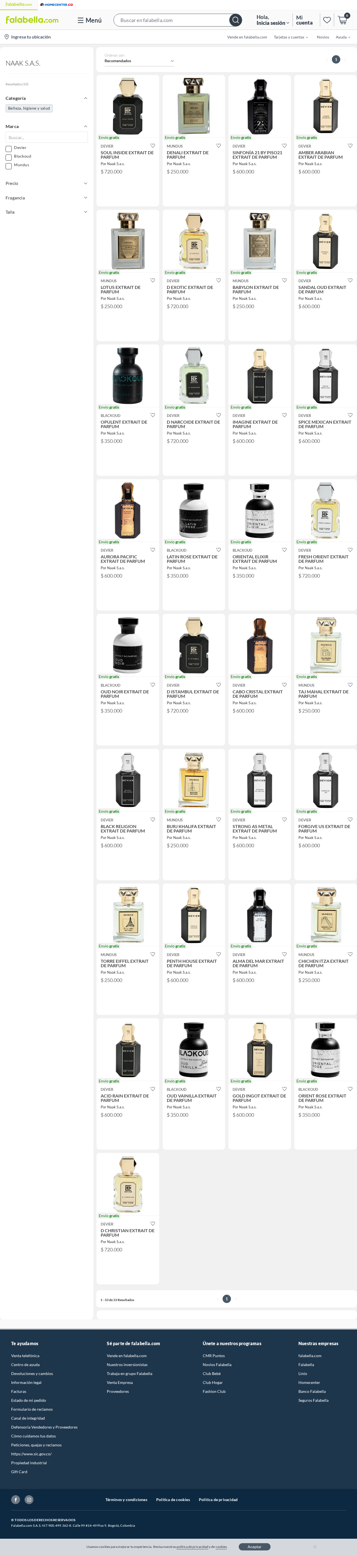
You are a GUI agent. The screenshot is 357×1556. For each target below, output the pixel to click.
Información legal (26, 1382)
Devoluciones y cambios (32, 1373)
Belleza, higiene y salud (29, 108)
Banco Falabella (312, 1391)
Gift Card (19, 1471)
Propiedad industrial (29, 1462)
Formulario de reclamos (32, 1409)
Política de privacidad (218, 1499)
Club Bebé (212, 1373)
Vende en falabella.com (127, 1355)
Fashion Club (214, 1391)
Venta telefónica (25, 1355)
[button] (178, 20)
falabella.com (310, 1355)
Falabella (306, 1364)
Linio (302, 1373)
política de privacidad (192, 1547)
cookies (221, 1547)
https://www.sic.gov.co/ (31, 1453)
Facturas (18, 1391)
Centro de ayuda (25, 1364)
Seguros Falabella (313, 1400)
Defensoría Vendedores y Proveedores (44, 1427)
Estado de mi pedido (28, 1400)
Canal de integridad (28, 1418)
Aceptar (255, 1546)
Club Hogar (213, 1382)
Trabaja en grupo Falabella (129, 1373)
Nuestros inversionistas (127, 1364)
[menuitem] (287, 36)
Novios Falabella (217, 1364)
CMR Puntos (214, 1355)
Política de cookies (173, 1499)
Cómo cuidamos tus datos (33, 1436)
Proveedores (118, 1391)
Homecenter (309, 1382)
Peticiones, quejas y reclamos (36, 1444)
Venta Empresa (120, 1382)
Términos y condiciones (126, 1499)
